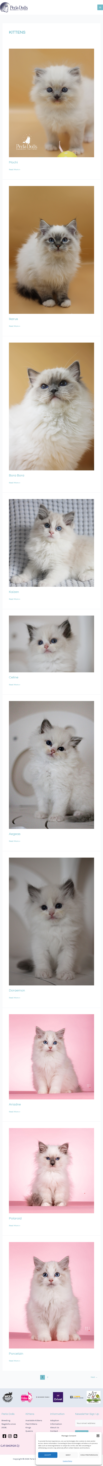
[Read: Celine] (51, 643)
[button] (98, 1435)
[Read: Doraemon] (51, 921)
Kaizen (14, 592)
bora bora (16, 475)
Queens (29, 1431)
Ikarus (13, 319)
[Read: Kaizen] (51, 542)
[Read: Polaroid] (51, 1170)
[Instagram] (10, 1436)
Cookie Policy (67, 1461)
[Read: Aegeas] (51, 764)
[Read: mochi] (51, 102)
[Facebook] (4, 1436)
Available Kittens (33, 1420)
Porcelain (16, 1353)
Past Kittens (31, 1424)
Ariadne (15, 1104)
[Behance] (15, 1436)
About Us (54, 1427)
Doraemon (17, 990)
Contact (54, 1431)
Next (94, 1377)
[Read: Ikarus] (51, 249)
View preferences (89, 1455)
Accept (47, 1455)
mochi (13, 162)
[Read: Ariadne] (51, 1056)
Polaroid (15, 1218)
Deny (68, 1455)
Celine (13, 677)
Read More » (14, 169)
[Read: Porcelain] (51, 1295)
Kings (28, 1427)
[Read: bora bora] (51, 406)
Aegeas (14, 834)
